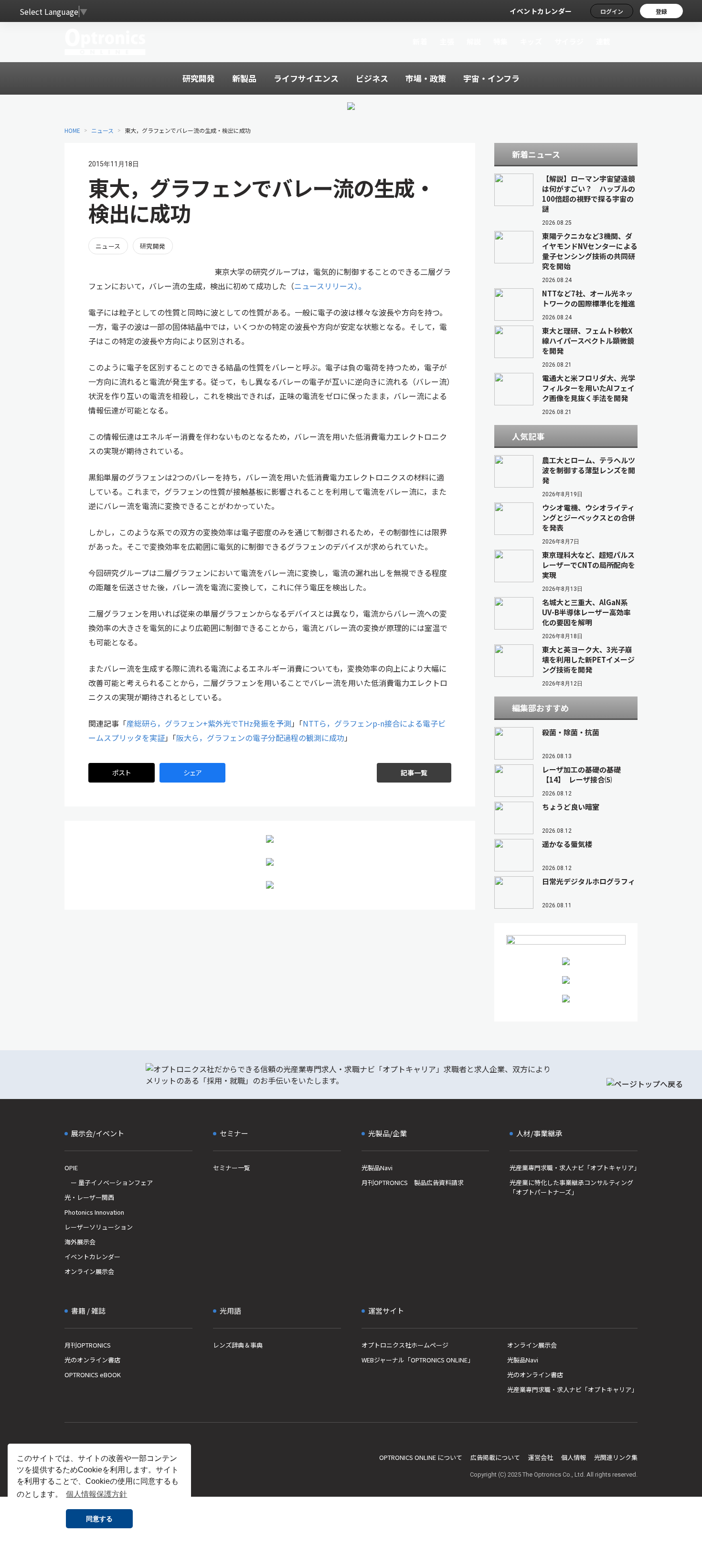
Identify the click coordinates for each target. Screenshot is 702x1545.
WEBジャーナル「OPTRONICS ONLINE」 (418, 1359)
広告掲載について (495, 1457)
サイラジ (569, 41)
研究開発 (153, 245)
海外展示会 (80, 1241)
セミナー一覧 (231, 1167)
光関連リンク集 (616, 1457)
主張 (446, 41)
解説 (474, 41)
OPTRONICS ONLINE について (420, 1457)
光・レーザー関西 (89, 1197)
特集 (500, 41)
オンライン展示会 (89, 1271)
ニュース (102, 130)
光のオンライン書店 (92, 1359)
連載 (603, 41)
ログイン (611, 11)
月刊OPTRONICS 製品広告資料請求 (413, 1182)
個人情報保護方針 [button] (96, 1494)
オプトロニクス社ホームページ (405, 1344)
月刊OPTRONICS (87, 1344)
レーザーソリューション (98, 1226)
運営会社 (540, 1457)
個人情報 (573, 1457)
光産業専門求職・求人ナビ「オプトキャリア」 (574, 1167)
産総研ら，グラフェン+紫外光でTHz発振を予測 (209, 723)
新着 (420, 41)
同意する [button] (99, 1519)
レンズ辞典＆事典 (238, 1344)
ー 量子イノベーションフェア (108, 1182)
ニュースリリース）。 (330, 286)
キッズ (531, 41)
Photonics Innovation (94, 1212)
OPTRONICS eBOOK (92, 1374)
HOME (72, 130)
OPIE (71, 1167)
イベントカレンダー (541, 11)
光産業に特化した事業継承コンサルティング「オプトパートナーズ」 (571, 1187)
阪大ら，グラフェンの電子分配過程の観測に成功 (260, 737)
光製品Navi (377, 1167)
